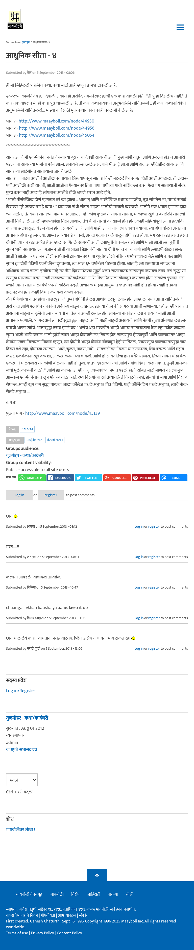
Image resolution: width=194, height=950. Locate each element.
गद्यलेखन (27, 429)
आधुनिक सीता (34, 440)
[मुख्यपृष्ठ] (15, 19)
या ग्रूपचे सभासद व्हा (21, 749)
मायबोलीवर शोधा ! (20, 830)
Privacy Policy (43, 933)
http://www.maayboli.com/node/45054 (56, 135)
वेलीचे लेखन (55, 440)
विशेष (75, 894)
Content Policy (69, 933)
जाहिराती (93, 894)
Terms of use (17, 933)
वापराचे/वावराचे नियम (22, 915)
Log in (19, 495)
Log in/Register (20, 691)
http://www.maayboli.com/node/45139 (62, 413)
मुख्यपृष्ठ (26, 42)
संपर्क (83, 915)
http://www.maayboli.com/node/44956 (56, 128)
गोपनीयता (48, 915)
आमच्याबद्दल (67, 915)
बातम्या (113, 894)
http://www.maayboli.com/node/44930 (56, 121)
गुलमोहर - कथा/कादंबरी (25, 455)
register (50, 495)
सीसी (129, 894)
